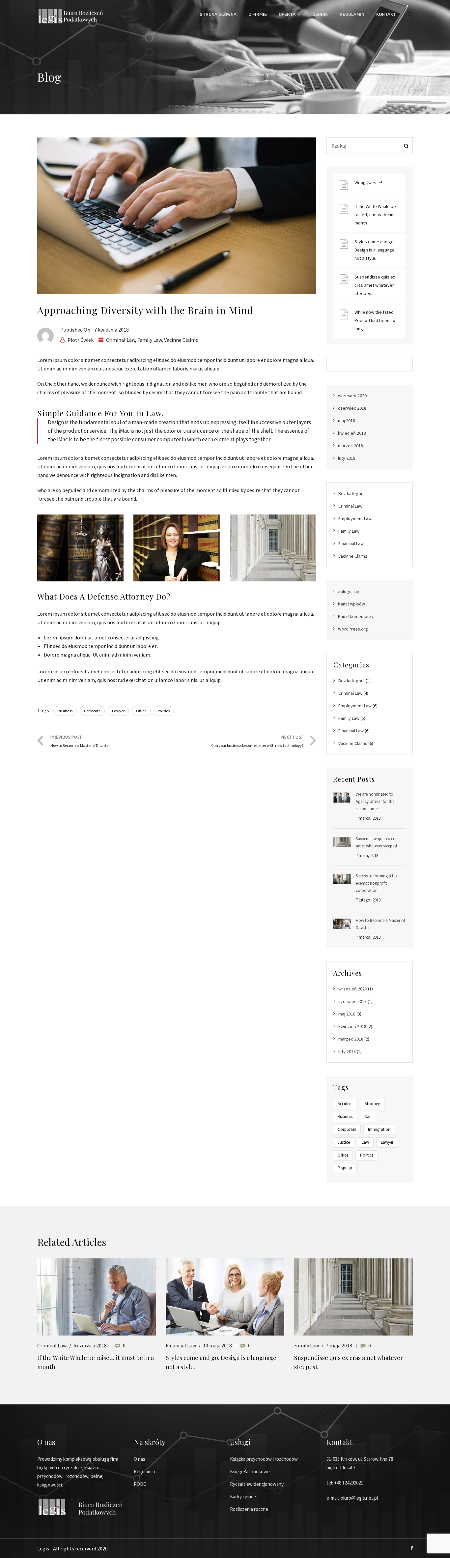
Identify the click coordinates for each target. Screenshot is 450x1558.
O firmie (257, 14)
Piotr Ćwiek (81, 340)
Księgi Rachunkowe (250, 1471)
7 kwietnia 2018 (111, 329)
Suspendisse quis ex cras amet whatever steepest (374, 285)
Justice (344, 1142)
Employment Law (355, 518)
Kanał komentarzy (356, 616)
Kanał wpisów (351, 604)
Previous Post (80, 741)
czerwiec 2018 (352, 408)
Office (141, 710)
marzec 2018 (350, 446)
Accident (345, 1103)
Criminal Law (120, 340)
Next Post (257, 741)
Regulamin (352, 14)
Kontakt (386, 14)
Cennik (320, 14)
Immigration (379, 1129)
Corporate (92, 710)
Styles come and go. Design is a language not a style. (374, 250)
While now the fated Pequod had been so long (374, 320)
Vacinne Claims (181, 340)
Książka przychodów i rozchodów (264, 1459)
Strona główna (218, 14)
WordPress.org (353, 629)
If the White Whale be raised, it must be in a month (375, 214)
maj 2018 (346, 421)
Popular (345, 1168)
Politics (164, 710)
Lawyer (118, 710)
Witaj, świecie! (368, 183)
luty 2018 (346, 458)
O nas (139, 1459)
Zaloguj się (348, 591)
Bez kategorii (351, 493)
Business (65, 710)
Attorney (372, 1103)
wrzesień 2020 (352, 395)
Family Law (149, 340)
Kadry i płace (243, 1496)
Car (367, 1116)
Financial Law (351, 543)
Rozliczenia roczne (249, 1509)
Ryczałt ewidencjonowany (257, 1484)
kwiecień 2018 (352, 433)
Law (365, 1142)
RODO (140, 1484)
